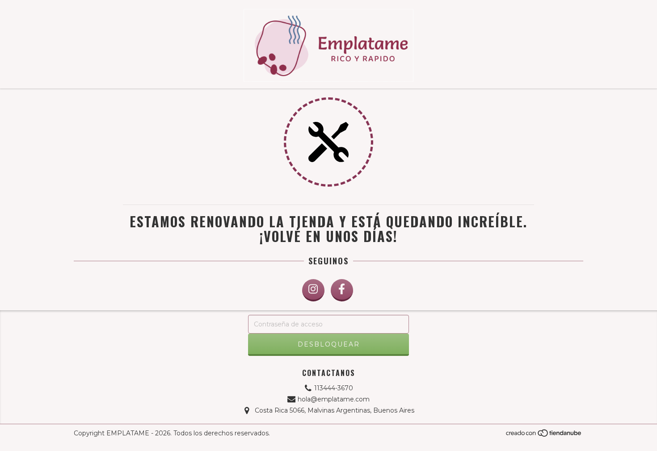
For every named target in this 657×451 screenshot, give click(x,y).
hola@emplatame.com (334, 399)
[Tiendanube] (544, 435)
